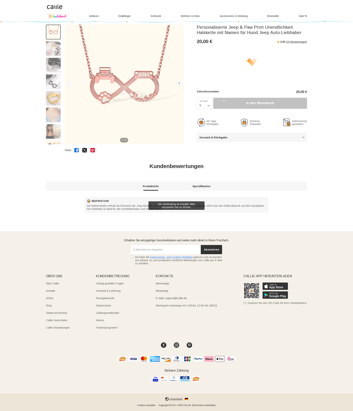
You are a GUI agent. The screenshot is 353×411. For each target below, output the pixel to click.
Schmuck (156, 16)
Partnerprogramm (107, 327)
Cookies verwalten (146, 405)
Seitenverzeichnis (56, 312)
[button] (179, 83)
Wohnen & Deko (190, 16)
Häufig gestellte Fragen (110, 283)
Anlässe (94, 16)
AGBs (49, 298)
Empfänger (124, 16)
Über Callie (52, 283)
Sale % (303, 16)
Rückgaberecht (105, 298)
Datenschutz (103, 305)
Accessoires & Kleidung (234, 16)
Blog (49, 305)
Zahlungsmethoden (107, 312)
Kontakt (50, 290)
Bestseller (273, 16)
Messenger (162, 283)
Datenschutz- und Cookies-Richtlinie (171, 257)
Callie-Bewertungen (58, 327)
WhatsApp (162, 290)
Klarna (100, 320)
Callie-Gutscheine (56, 320)
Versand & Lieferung (108, 290)
